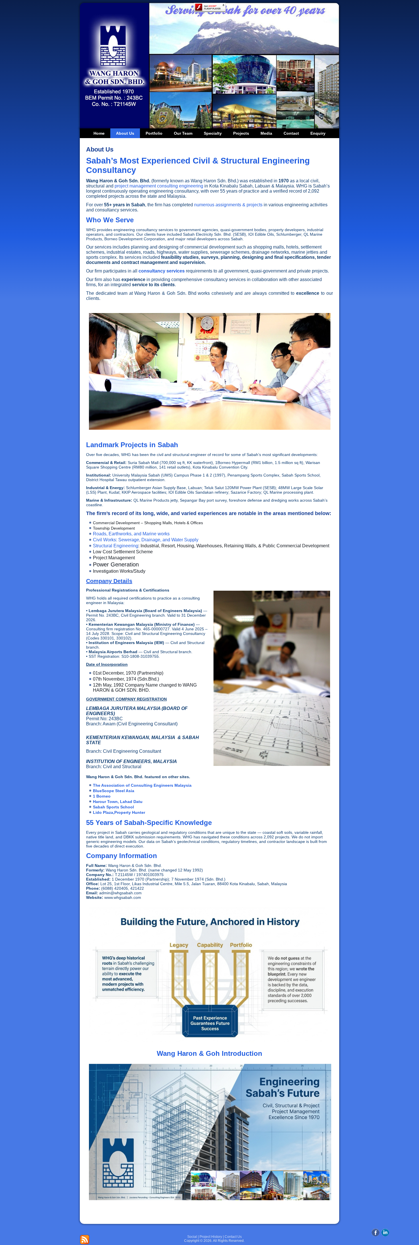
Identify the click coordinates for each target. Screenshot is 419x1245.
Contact (291, 133)
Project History (211, 1237)
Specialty (213, 133)
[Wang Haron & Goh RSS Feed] (85, 1239)
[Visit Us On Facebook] (375, 1235)
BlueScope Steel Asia (113, 790)
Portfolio (154, 133)
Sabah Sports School (113, 807)
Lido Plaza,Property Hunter (119, 812)
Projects (241, 133)
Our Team (183, 133)
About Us (125, 133)
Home (99, 133)
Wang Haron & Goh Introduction (209, 1053)
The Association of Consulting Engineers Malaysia (142, 785)
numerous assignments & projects (228, 204)
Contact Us (233, 1237)
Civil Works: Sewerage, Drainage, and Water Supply (145, 539)
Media (266, 133)
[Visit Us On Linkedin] (385, 1235)
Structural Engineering (115, 545)
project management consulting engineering (159, 185)
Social (192, 1237)
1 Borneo (102, 796)
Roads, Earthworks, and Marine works (131, 533)
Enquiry (318, 133)
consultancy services (162, 271)
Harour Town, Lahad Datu (118, 801)
